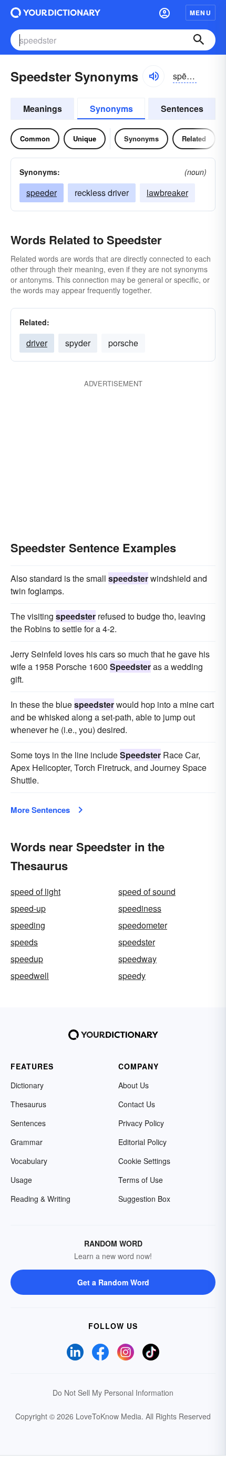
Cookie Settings (144, 1161)
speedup (27, 959)
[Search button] (198, 39)
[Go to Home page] (55, 12)
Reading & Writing (40, 1198)
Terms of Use (140, 1179)
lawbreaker (167, 193)
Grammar (27, 1142)
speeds (24, 942)
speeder (41, 193)
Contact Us (136, 1104)
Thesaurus (28, 1104)
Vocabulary (29, 1161)
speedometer (142, 925)
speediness (139, 908)
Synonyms (111, 108)
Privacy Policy (141, 1123)
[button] (164, 13)
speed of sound (147, 891)
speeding (28, 925)
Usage (21, 1179)
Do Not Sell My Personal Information (113, 1392)
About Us (133, 1085)
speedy (132, 976)
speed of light (35, 891)
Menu (200, 12)
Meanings (42, 108)
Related (194, 138)
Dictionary (27, 1085)
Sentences (182, 108)
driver (36, 343)
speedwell (30, 976)
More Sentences (40, 810)
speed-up (28, 908)
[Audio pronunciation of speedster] (153, 76)
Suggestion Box (144, 1198)
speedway (137, 959)
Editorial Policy (142, 1142)
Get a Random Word (113, 1282)
